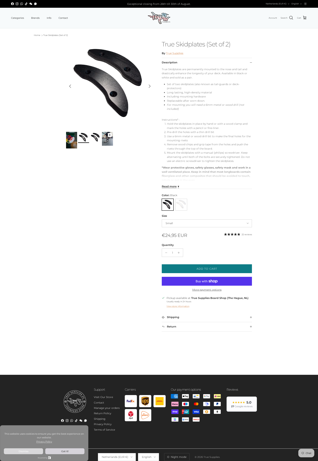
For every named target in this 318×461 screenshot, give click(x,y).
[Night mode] (305, 3)
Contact (63, 17)
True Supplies (174, 53)
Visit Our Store (103, 397)
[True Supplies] (159, 17)
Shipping (99, 418)
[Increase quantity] (179, 253)
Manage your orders (107, 408)
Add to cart (207, 268)
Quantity (168, 245)
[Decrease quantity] (165, 253)
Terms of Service (104, 429)
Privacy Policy (103, 424)
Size (164, 216)
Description (169, 62)
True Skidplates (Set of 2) (55, 35)
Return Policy (102, 413)
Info (49, 17)
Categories (17, 17)
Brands (35, 17)
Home (37, 35)
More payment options (207, 289)
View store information (178, 306)
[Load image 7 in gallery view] (110, 84)
